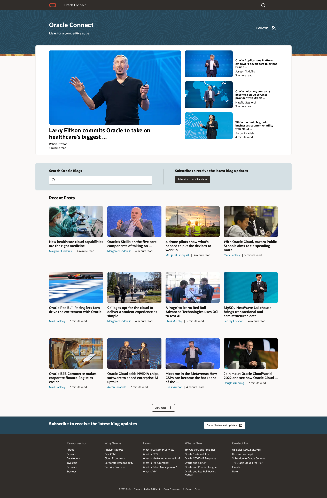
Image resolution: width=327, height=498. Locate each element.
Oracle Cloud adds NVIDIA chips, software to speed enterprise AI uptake (133, 377)
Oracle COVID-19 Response (200, 458)
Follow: (262, 28)
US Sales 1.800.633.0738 (246, 449)
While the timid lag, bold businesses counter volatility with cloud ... (254, 125)
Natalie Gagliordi (245, 102)
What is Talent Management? (160, 467)
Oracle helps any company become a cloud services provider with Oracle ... (252, 95)
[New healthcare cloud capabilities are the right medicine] (76, 221)
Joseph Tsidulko (245, 71)
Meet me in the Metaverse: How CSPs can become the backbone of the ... (191, 377)
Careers (71, 454)
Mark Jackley (232, 255)
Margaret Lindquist (60, 251)
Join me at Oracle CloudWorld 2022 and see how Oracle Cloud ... (251, 375)
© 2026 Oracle (125, 489)
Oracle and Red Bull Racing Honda (200, 473)
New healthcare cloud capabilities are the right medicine (76, 244)
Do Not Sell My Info (152, 489)
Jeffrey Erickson (234, 321)
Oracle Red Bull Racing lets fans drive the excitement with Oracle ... (75, 312)
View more (160, 407)
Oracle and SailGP (195, 462)
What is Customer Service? (158, 449)
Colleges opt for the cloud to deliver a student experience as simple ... (132, 312)
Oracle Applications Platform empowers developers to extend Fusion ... (256, 64)
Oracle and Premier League (201, 467)
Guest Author (174, 387)
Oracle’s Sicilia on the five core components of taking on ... (132, 244)
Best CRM (110, 454)
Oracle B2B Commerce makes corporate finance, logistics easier (73, 377)
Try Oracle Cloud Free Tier (200, 449)
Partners (71, 467)
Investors (72, 462)
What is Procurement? (156, 462)
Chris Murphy (174, 321)
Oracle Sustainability (197, 454)
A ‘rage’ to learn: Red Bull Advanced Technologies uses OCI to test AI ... (192, 312)
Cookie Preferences (172, 489)
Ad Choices (187, 489)
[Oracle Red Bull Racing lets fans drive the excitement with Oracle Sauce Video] (76, 287)
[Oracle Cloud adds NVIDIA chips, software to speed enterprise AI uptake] (134, 353)
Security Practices (115, 467)
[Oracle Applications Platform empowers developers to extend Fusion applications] (209, 63)
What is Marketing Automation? (161, 458)
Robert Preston (58, 144)
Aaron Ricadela (244, 133)
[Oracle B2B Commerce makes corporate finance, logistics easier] (76, 353)
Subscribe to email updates (192, 179)
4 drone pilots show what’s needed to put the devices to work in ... (188, 246)
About (70, 449)
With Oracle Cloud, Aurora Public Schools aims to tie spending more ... (250, 246)
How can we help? (242, 454)
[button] (263, 5)
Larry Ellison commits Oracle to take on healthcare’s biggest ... (99, 133)
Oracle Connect (75, 5)
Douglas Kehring (234, 383)
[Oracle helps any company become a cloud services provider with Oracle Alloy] (209, 94)
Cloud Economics (115, 458)
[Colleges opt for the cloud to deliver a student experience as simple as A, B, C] (134, 287)
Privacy (137, 489)
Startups (71, 471)
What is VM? (150, 471)
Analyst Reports (114, 449)
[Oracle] (52, 5)
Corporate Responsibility (119, 462)
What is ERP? (150, 454)
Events (236, 467)
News (235, 471)
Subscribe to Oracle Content (248, 458)
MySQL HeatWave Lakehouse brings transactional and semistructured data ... (247, 312)
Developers (73, 458)
